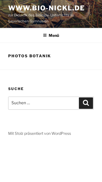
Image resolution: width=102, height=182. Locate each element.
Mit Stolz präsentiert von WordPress (39, 133)
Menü (54, 35)
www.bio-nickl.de (46, 8)
